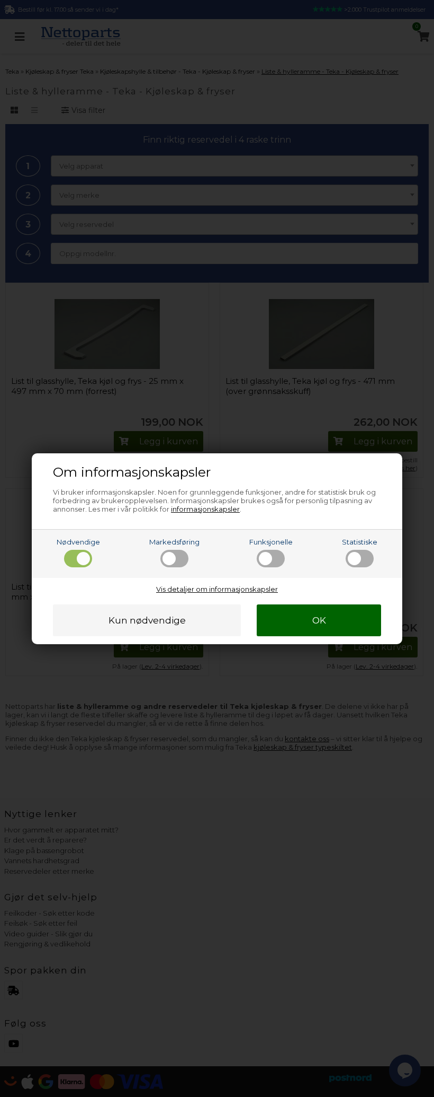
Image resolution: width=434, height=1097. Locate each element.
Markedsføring (174, 542)
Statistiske (359, 542)
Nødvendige (78, 542)
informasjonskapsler (205, 509)
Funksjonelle (271, 542)
